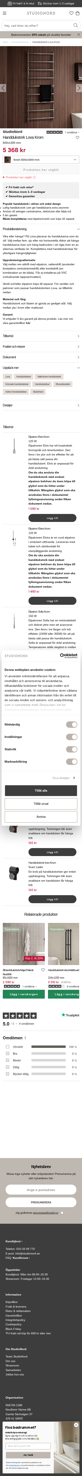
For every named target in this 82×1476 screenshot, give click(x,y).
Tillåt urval (41, 803)
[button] (41, 160)
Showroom (12, 1365)
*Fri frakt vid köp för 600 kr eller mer (28, 1333)
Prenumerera (41, 1202)
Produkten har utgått (41, 169)
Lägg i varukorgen (24, 994)
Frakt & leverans (16, 1306)
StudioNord (12, 132)
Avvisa (41, 816)
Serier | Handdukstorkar (15, 391)
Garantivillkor (14, 1315)
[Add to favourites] (77, 137)
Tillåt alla (41, 790)
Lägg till (52, 518)
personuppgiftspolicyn (45, 1213)
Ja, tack (28, 1455)
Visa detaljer (61, 778)
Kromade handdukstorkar (16, 384)
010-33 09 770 (25, 1248)
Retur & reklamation (18, 1311)
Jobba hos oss (15, 1374)
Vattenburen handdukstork (49, 376)
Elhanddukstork (63, 384)
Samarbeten (13, 1370)
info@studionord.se (27, 1253)
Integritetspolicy (15, 1320)
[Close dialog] (76, 1425)
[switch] (71, 737)
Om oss (10, 1361)
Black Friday (13, 1328)
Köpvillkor (12, 1302)
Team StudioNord (16, 1356)
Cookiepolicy (13, 1324)
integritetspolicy (14, 1465)
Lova (7, 376)
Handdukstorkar (20, 42)
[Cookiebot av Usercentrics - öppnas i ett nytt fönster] (60, 655)
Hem (5, 42)
